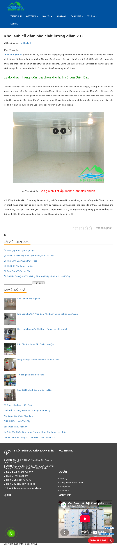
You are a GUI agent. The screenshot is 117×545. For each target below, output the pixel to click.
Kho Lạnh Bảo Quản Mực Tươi (22, 261)
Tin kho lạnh (25, 43)
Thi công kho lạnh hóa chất (30, 374)
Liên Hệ (14, 24)
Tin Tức (91, 16)
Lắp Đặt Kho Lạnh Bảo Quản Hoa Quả (36, 344)
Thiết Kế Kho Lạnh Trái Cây (20, 266)
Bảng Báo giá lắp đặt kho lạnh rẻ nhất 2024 (38, 359)
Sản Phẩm (76, 16)
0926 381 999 (98, 540)
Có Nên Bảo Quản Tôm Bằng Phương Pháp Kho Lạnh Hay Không (39, 276)
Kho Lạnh (61, 16)
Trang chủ (16, 16)
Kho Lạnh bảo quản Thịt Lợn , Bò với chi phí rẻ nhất (42, 329)
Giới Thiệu (31, 16)
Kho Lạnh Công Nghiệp (28, 298)
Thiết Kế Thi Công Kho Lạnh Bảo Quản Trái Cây (30, 255)
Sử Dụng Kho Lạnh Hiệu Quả (21, 250)
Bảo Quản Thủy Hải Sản (18, 271)
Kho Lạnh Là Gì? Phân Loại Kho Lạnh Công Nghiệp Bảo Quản (47, 314)
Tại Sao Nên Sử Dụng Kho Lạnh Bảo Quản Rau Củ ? (29, 437)
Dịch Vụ (47, 16)
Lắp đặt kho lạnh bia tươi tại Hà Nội (34, 390)
